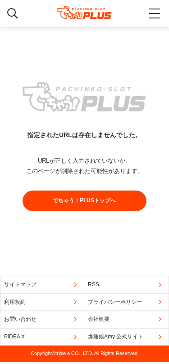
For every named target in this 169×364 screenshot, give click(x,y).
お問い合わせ (20, 319)
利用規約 (15, 302)
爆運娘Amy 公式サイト (115, 336)
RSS (93, 284)
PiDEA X (14, 336)
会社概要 (99, 319)
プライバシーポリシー (115, 302)
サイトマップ (20, 284)
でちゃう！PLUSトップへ (84, 200)
